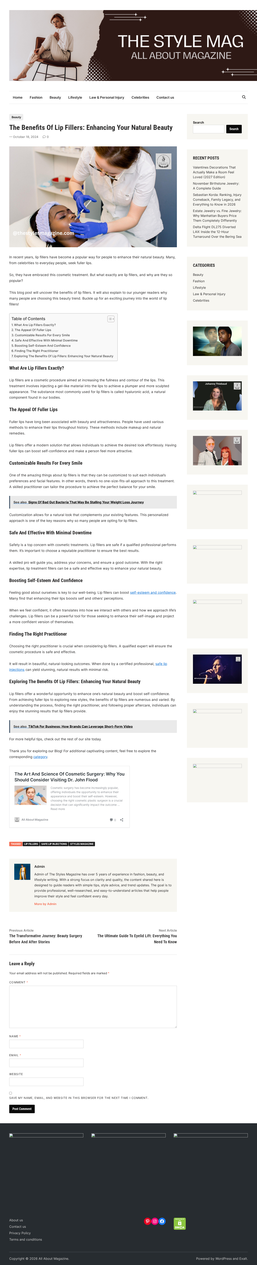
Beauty (55, 97)
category (40, 757)
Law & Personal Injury (106, 97)
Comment (18, 982)
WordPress (223, 1259)
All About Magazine (53, 1259)
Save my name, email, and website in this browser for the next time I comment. (79, 1098)
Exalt (243, 1259)
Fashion (36, 97)
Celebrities (140, 97)
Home (17, 97)
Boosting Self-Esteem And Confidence (43, 346)
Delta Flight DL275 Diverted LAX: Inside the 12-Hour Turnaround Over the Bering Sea (217, 232)
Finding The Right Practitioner (36, 351)
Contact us (165, 97)
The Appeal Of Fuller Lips (33, 330)
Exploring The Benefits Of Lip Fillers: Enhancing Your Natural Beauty (63, 356)
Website (16, 1074)
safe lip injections (54, 843)
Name (15, 1036)
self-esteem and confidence (153, 593)
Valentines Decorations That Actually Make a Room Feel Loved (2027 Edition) (214, 172)
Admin (39, 867)
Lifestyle (75, 97)
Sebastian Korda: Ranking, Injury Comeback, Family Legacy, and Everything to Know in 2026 (217, 199)
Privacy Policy (20, 1233)
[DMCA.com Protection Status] (180, 1229)
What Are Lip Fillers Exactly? (35, 325)
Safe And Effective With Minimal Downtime (46, 340)
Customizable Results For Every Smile (42, 335)
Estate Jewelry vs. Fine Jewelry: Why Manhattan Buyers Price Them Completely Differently (217, 215)
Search (198, 122)
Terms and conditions (25, 1239)
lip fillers (31, 843)
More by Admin (45, 904)
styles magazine (81, 843)
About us (16, 1220)
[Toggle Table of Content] (108, 318)
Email (15, 1055)
